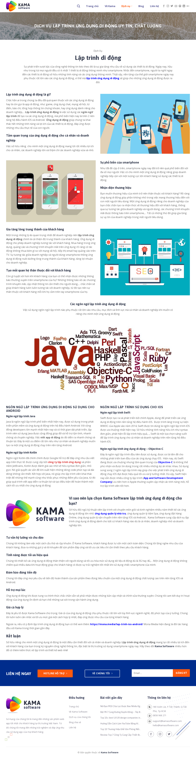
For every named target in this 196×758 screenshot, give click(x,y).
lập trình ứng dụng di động (102, 78)
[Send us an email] (176, 6)
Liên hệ (154, 6)
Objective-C (165, 462)
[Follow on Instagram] (168, 6)
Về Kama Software (78, 711)
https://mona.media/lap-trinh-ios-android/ (116, 624)
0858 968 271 (159, 715)
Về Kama (110, 6)
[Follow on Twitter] (172, 6)
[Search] (78, 6)
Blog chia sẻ (75, 722)
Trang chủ (92, 6)
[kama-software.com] (21, 6)
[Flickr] (188, 6)
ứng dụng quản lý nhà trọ (110, 513)
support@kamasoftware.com (167, 721)
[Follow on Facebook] (164, 6)
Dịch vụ (125, 6)
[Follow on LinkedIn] (184, 6)
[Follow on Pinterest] (180, 6)
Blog (141, 6)
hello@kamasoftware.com (166, 725)
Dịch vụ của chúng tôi (80, 717)
